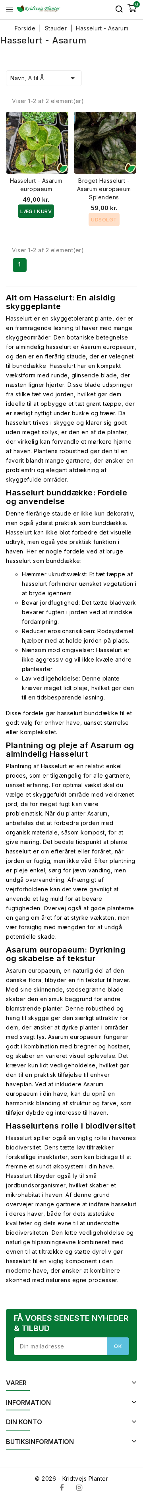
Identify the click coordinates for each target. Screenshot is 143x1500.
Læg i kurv (36, 211)
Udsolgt (104, 219)
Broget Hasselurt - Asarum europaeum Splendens (104, 189)
